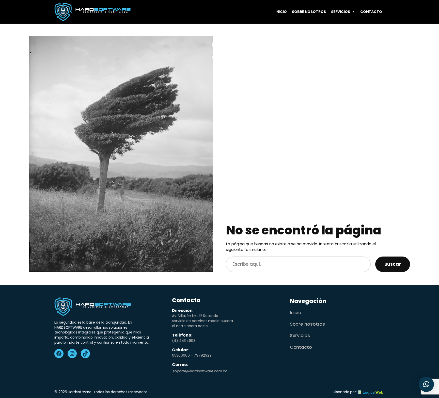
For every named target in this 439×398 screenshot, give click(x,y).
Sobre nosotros (309, 11)
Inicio (281, 11)
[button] (426, 384)
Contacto (371, 11)
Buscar (392, 264)
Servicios (340, 11)
